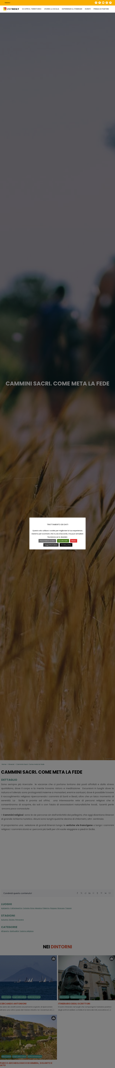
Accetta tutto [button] (63, 541)
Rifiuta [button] (73, 541)
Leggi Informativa (51, 545)
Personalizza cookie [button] (47, 541)
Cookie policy (66, 545)
